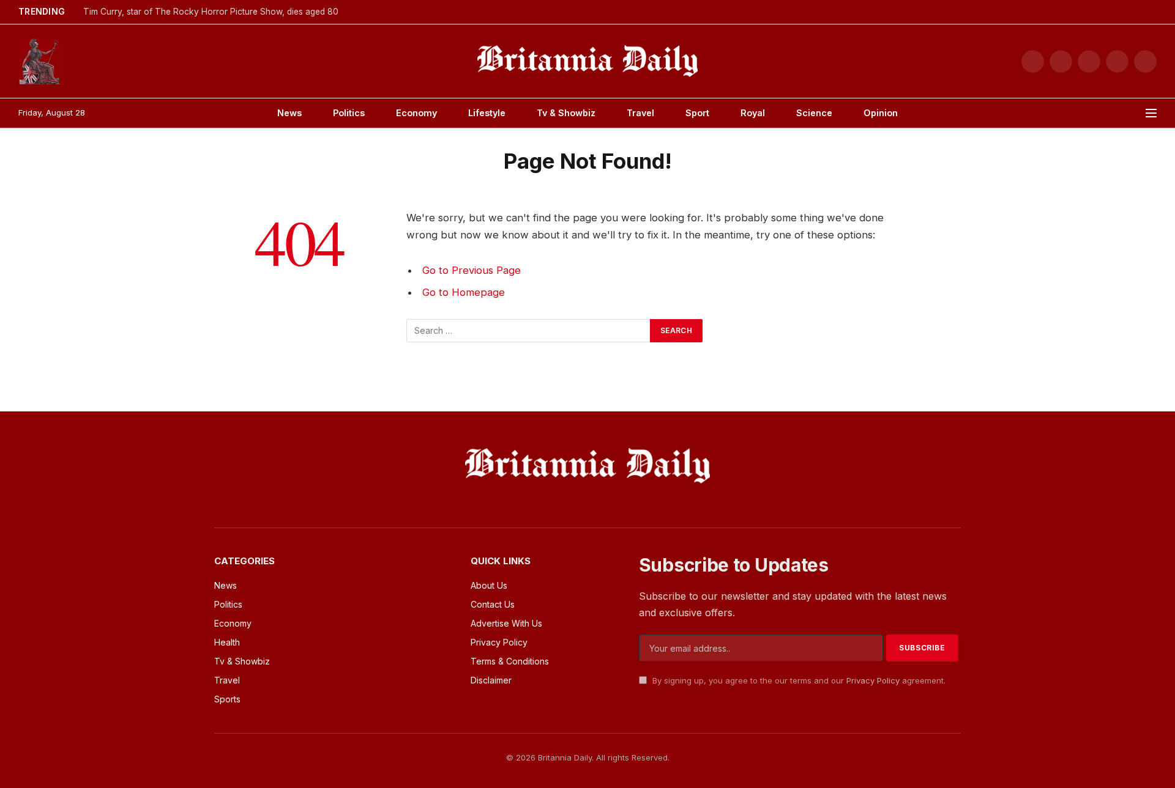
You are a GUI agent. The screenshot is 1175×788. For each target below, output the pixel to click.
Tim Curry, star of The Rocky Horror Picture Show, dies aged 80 (210, 12)
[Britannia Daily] (587, 61)
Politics (349, 113)
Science (814, 113)
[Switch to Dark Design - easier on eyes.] (1151, 12)
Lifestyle (486, 113)
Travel (640, 113)
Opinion (881, 113)
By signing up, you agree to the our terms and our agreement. (798, 680)
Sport (697, 113)
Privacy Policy (873, 680)
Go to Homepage (463, 292)
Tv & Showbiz (566, 113)
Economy (416, 113)
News (289, 113)
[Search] (1134, 113)
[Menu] (1151, 113)
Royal (752, 113)
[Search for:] (528, 330)
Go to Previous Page (471, 270)
